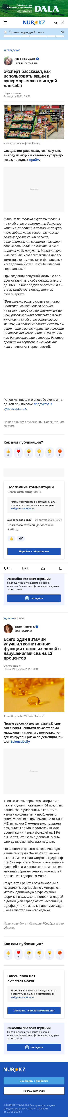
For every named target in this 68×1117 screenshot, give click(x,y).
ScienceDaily (20, 741)
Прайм (34, 160)
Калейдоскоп (12, 50)
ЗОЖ (21, 618)
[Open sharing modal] (43, 568)
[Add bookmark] (61, 568)
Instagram (37, 598)
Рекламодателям (34, 1090)
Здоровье (10, 618)
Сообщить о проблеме (34, 1080)
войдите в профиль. (23, 508)
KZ (55, 22)
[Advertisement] (34, 189)
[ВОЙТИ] (62, 22)
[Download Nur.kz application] (34, 8)
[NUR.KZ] (34, 22)
